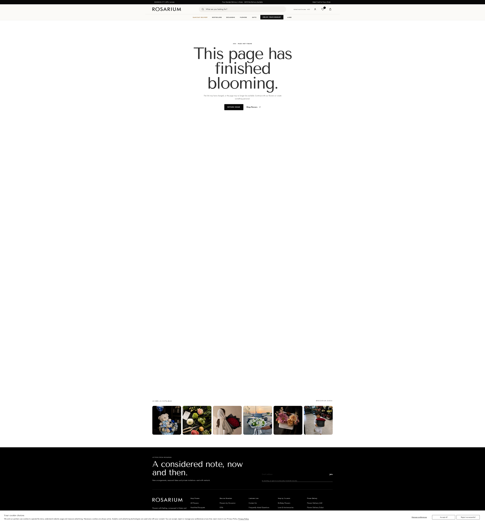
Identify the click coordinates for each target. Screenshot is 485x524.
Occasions (230, 17)
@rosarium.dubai (324, 401)
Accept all (443, 517)
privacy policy (281, 481)
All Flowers (194, 503)
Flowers (243, 17)
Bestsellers (217, 17)
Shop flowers (251, 107)
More (289, 17)
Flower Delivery (312, 498)
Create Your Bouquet (272, 17)
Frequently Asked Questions (259, 507)
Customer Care (253, 498)
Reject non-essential (468, 517)
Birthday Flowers (284, 503)
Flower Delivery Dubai (315, 507)
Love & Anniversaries (286, 507)
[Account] (315, 9)
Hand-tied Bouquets (197, 507)
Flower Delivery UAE (314, 503)
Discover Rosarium (226, 498)
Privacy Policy (243, 519)
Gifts (254, 17)
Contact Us (253, 503)
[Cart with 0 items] (330, 9)
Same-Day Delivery (200, 17)
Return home (233, 107)
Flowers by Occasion (227, 503)
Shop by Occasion (284, 498)
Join (331, 474)
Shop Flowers (194, 498)
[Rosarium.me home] (166, 9)
